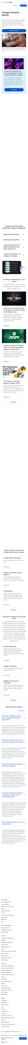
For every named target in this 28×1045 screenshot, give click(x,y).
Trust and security (5, 904)
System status (4, 992)
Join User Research (5, 1022)
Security (3, 949)
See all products (4, 932)
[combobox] (5, 1042)
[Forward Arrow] (23, 199)
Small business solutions (6, 957)
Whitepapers (4, 919)
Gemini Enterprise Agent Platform (12, 205)
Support (3, 976)
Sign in (25, 2)
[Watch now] (14, 190)
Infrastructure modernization (7, 938)
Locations (3, 913)
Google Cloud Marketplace (6, 972)
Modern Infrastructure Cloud (7, 906)
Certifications (4, 985)
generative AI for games (17, 171)
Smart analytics (4, 944)
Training (3, 983)
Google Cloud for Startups (6, 990)
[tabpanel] (14, 485)
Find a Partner (4, 1002)
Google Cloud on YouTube (6, 1015)
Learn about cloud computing (7, 974)
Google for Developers (6, 987)
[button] (14, 110)
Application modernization (6, 942)
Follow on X (3, 1020)
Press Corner (4, 1013)
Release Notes (4, 994)
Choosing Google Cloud (6, 902)
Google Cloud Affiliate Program (7, 965)
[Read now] (14, 89)
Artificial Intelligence (5, 946)
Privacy (9, 1035)
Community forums (5, 1026)
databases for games (16, 163)
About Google (4, 1035)
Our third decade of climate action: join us (11, 1031)
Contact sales (4, 1000)
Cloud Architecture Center (6, 981)
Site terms (15, 1035)
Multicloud (3, 908)
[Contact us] (15, 5)
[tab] (10, 419)
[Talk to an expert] (14, 30)
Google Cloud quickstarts (6, 970)
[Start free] (23, 5)
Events (2, 1006)
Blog (2, 921)
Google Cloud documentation (7, 968)
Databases (3, 940)
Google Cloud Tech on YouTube (7, 1017)
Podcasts (3, 1009)
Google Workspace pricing (6, 930)
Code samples (4, 979)
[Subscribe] (23, 1038)
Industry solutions (5, 953)
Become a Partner (5, 1004)
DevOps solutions (4, 955)
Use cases (6, 13)
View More (13, 402)
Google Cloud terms (22, 1035)
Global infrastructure (5, 910)
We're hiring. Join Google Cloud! (7, 1024)
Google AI (15, 13)
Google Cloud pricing (5, 927)
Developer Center (5, 1011)
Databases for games (9, 202)
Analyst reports (4, 917)
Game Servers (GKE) (9, 199)
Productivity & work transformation (8, 951)
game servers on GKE (15, 151)
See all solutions (4, 960)
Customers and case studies (7, 915)
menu (2, 2)
